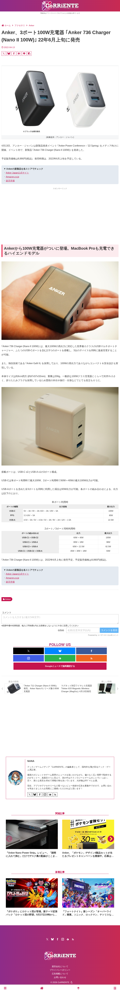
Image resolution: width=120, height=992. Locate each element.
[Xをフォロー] (28, 651)
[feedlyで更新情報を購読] (60, 658)
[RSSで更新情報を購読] (91, 658)
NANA (30, 761)
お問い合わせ (60, 977)
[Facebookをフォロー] (91, 651)
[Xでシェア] (3, 53)
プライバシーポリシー (60, 970)
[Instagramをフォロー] (28, 658)
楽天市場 (10, 180)
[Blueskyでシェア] (9, 53)
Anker (8, 599)
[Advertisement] (60, 210)
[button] (29, 53)
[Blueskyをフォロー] (60, 651)
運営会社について (60, 966)
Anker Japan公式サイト (17, 172)
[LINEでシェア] (24, 53)
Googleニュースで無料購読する (60, 666)
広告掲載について (60, 973)
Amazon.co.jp (12, 176)
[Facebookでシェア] (14, 53)
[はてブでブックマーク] (19, 53)
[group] (32, 839)
